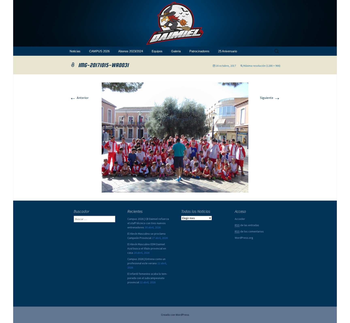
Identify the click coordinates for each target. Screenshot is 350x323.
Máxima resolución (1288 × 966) (261, 65)
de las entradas (247, 225)
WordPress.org (244, 238)
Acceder (240, 219)
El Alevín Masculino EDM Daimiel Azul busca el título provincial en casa (146, 248)
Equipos (157, 51)
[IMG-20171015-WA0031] (175, 137)
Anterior (79, 98)
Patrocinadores (199, 51)
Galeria (176, 51)
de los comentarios (249, 231)
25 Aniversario (227, 51)
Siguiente (270, 98)
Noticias (75, 51)
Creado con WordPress (175, 315)
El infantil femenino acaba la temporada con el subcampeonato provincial (147, 278)
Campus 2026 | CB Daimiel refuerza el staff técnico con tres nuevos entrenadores (148, 223)
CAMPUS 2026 (99, 51)
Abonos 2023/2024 (130, 51)
